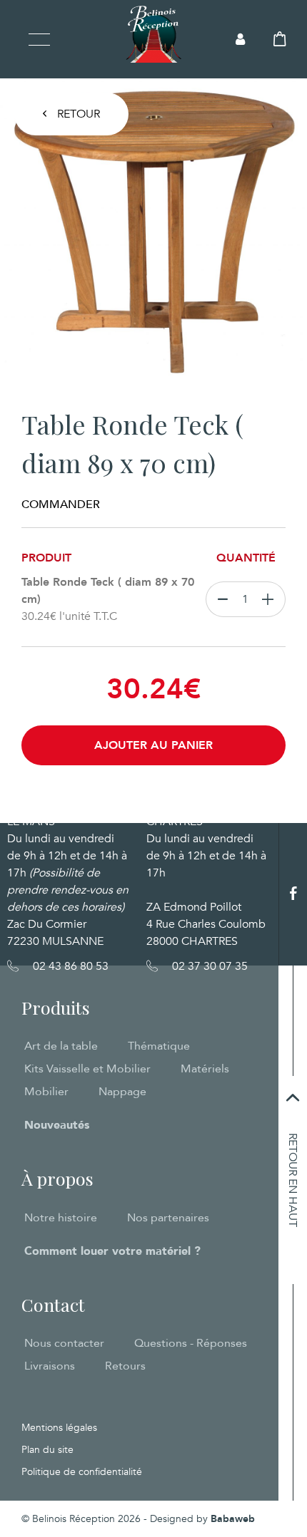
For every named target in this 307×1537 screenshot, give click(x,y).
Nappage (122, 1091)
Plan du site (47, 1449)
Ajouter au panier (153, 745)
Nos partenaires (168, 1218)
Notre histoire (60, 1218)
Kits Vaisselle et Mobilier (87, 1069)
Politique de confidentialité (81, 1472)
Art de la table (61, 1046)
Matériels (205, 1069)
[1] (271, 599)
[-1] (219, 599)
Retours (125, 1366)
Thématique (159, 1046)
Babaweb (233, 1519)
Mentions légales (59, 1427)
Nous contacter (64, 1343)
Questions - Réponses (190, 1343)
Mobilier (46, 1091)
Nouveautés (56, 1125)
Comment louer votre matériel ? (112, 1251)
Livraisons (49, 1366)
